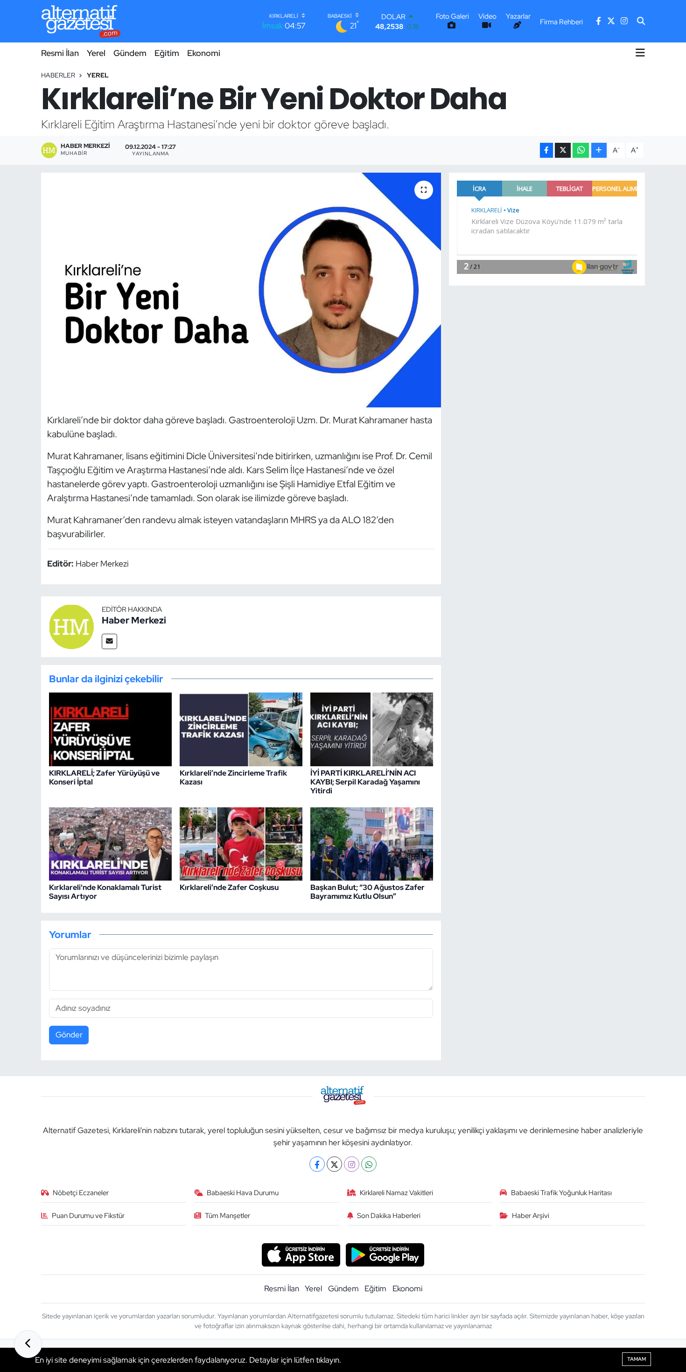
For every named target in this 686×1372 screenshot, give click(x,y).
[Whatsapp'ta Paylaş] (581, 150)
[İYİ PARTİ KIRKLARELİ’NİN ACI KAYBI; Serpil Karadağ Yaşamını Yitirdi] (371, 729)
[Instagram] (351, 1164)
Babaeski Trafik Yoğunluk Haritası (561, 1192)
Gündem (130, 53)
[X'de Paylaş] (563, 150)
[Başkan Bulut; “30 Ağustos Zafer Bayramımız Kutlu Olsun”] (371, 843)
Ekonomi (203, 53)
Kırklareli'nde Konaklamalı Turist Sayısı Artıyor (105, 891)
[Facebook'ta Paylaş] (546, 150)
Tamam (636, 1359)
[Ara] (641, 21)
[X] (334, 1164)
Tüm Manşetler (227, 1215)
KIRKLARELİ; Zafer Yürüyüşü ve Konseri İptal (104, 777)
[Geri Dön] (28, 1344)
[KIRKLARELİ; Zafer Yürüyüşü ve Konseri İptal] (110, 729)
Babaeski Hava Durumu (243, 1192)
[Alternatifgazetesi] (81, 21)
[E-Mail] (109, 641)
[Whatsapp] (369, 1164)
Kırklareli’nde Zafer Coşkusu (229, 887)
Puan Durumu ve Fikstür (88, 1215)
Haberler (58, 75)
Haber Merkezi (134, 620)
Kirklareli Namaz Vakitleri (396, 1192)
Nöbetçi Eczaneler (81, 1192)
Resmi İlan (60, 53)
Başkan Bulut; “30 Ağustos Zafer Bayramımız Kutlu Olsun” (367, 891)
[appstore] (300, 1254)
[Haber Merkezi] (71, 626)
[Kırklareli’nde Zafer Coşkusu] (241, 843)
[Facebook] (317, 1164)
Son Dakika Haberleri (388, 1215)
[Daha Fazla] (599, 150)
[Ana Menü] (640, 52)
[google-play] (385, 1254)
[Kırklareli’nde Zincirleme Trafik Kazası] (241, 729)
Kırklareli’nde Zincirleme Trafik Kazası (233, 777)
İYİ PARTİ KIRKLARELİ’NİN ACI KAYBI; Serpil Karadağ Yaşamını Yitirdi (365, 782)
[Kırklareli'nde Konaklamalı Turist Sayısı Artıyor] (110, 843)
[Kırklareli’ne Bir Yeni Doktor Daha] (241, 290)
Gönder (69, 1034)
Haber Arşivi (530, 1215)
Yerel (96, 53)
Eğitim (166, 53)
